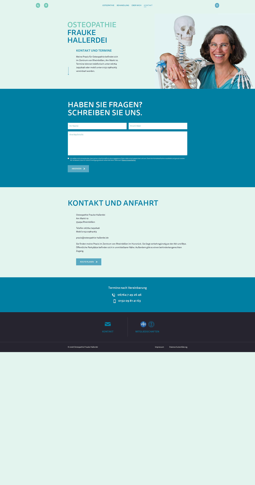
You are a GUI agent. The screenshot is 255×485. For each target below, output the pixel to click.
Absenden (76, 169)
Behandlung (123, 5)
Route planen (87, 262)
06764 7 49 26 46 (130, 295)
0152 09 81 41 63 (129, 300)
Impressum (159, 347)
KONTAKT (107, 331)
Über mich (137, 5)
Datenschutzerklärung (129, 160)
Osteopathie (108, 5)
